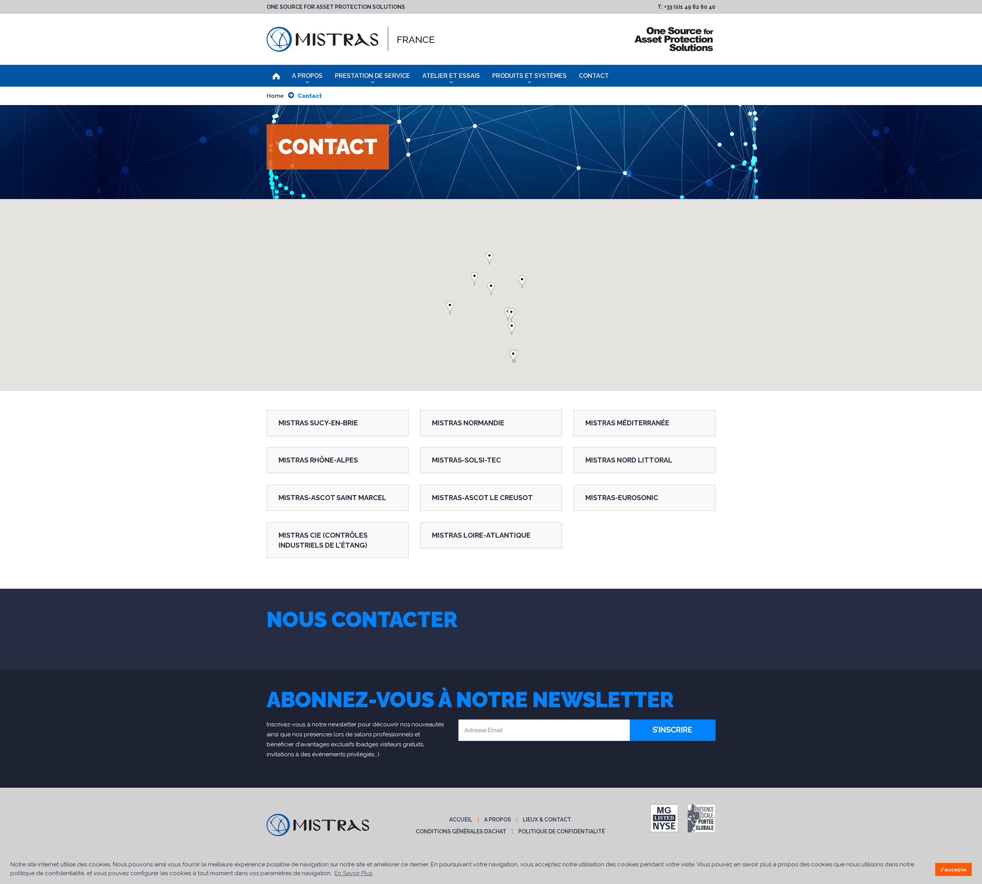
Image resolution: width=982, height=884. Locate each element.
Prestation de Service (372, 75)
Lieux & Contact (547, 820)
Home (275, 95)
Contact (594, 75)
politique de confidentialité (561, 831)
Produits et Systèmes (529, 75)
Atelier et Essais (451, 75)
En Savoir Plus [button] (353, 873)
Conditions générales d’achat (461, 831)
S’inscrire (672, 729)
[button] (494, 288)
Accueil (460, 820)
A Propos (307, 75)
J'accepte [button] (953, 869)
